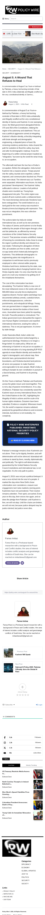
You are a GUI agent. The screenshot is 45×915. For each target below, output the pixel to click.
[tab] (11, 765)
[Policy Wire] (22, 10)
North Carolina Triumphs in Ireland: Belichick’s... (15, 783)
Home (4, 69)
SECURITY (12, 69)
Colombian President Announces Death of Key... (14, 804)
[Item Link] (38, 774)
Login (40, 705)
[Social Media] (22, 737)
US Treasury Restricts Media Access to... (15, 772)
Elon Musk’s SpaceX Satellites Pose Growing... (15, 793)
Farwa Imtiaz (13, 102)
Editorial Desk (7, 777)
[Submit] (41, 18)
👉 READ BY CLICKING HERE (22, 440)
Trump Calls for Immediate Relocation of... (16, 814)
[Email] (22, 563)
